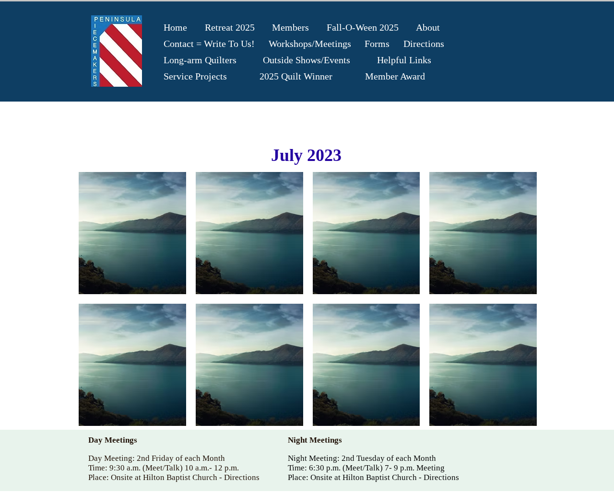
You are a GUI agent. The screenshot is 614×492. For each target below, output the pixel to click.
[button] (132, 233)
